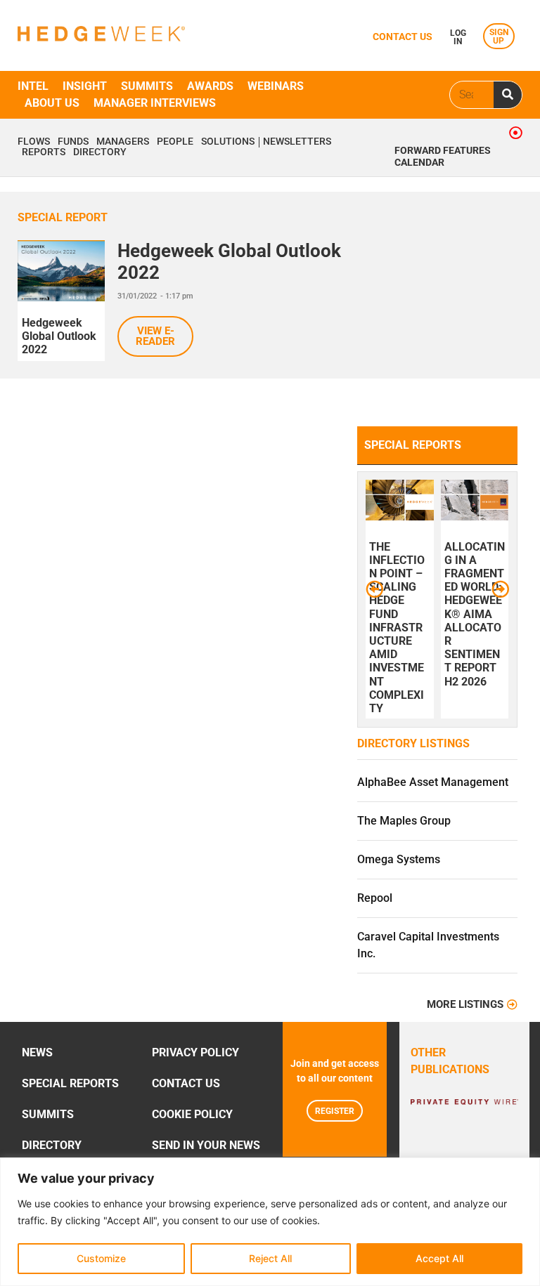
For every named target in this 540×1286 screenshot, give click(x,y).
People (175, 142)
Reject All (270, 1258)
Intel (33, 86)
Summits (147, 86)
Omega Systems (398, 859)
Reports (43, 152)
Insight (85, 86)
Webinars (276, 86)
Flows (34, 142)
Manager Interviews (155, 103)
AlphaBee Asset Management (432, 782)
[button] (374, 589)
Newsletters (297, 142)
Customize (101, 1258)
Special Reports (70, 1083)
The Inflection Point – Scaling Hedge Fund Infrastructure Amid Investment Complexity (397, 627)
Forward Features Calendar (442, 157)
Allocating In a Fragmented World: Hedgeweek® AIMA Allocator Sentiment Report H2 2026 (474, 614)
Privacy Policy (195, 1052)
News (37, 1052)
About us (52, 103)
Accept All (439, 1258)
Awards (210, 86)
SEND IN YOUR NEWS (206, 1145)
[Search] (508, 94)
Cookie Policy (192, 1114)
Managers (122, 142)
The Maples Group (404, 820)
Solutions (228, 142)
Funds (73, 142)
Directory (100, 152)
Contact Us (186, 1083)
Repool (374, 898)
